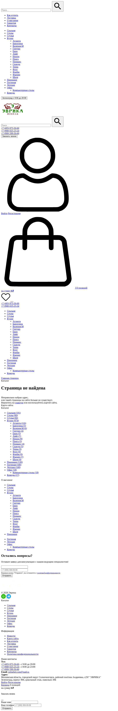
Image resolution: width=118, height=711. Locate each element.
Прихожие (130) (15, 462)
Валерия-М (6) (20, 428)
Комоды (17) (13, 475)
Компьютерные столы (23, 90)
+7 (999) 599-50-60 (10, 133)
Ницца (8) (17, 439)
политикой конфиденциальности (48, 573)
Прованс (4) (18, 444)
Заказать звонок (9, 136)
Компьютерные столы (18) (26, 472)
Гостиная (11, 82)
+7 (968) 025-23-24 (10, 131)
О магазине (12, 20)
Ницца (16, 56)
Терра (15, 67)
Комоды (11, 93)
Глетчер (16, 48)
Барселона (18, 43)
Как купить (12, 15)
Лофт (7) (17, 436)
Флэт (15, 69)
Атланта (17, 41)
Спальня (11, 30)
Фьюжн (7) (18, 457)
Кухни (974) (13, 420)
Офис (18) (12, 470)
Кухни (10, 38)
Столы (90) (12, 415)
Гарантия (11, 23)
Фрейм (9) (18, 454)
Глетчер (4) (18, 431)
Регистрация (14, 213)
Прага (16, 59)
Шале (15, 77)
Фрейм (16, 72)
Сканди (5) (18, 446)
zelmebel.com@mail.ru (18, 672)
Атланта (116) (19, 423)
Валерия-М (18, 46)
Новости (11, 636)
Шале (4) (17, 459)
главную (19, 402)
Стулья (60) (12, 418)
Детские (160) (13, 467)
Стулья (10, 35)
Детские (11, 85)
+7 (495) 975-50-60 (10, 128)
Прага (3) (17, 441)
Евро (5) (17, 433)
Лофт (15, 54)
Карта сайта (13, 638)
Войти (4, 213)
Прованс (17, 61)
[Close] (2, 700)
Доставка (11, 18)
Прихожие (12, 80)
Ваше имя (6, 702)
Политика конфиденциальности (22, 654)
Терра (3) (17, 449)
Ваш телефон (7, 705)
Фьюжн (16, 74)
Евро (15, 51)
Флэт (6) (17, 451)
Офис (9, 87)
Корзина (5, 685)
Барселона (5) (19, 426)
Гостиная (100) (14, 464)
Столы (10, 33)
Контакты (12, 25)
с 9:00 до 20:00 (14, 98)
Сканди (16, 64)
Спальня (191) (14, 413)
